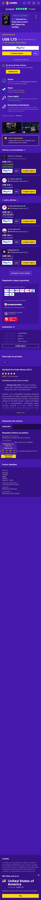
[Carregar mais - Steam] (4, 89)
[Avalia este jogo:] (9, 373)
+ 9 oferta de (20, 60)
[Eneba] (11, 3)
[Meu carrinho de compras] (33, 3)
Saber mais (21, 413)
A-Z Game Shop (13, 179)
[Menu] (3, 3)
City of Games (13, 229)
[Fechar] (38, 875)
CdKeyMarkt (12, 250)
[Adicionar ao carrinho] (36, 53)
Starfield (20, 140)
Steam (22, 90)
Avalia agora (20, 346)
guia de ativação (19, 92)
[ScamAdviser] (13, 305)
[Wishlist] (29, 3)
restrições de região (20, 83)
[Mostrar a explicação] (27, 181)
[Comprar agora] (20, 48)
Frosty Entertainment (15, 206)
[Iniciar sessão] (38, 3)
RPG (4, 362)
